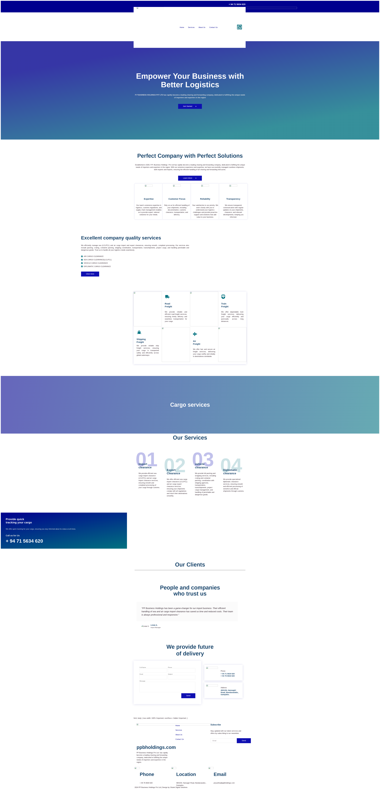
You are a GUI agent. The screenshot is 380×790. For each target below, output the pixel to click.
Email (141, 674)
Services (191, 27)
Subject (170, 674)
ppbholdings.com (156, 747)
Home (182, 27)
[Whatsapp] (239, 27)
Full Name (143, 667)
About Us (202, 27)
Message (142, 681)
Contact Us (213, 27)
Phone (170, 667)
